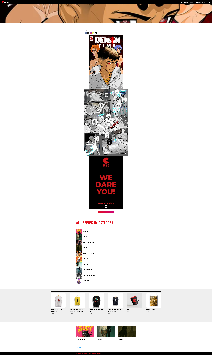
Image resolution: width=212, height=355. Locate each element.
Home (181, 2)
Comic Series (185, 2)
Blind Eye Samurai (89, 242)
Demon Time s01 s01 (89, 253)
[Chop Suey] (79, 231)
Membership (192, 2)
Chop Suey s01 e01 (81, 339)
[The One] (79, 265)
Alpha (85, 236)
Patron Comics (198, 2)
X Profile (86, 280)
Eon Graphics (99, 353)
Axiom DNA (86, 258)
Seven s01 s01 (122, 339)
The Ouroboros (88, 269)
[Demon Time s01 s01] (79, 253)
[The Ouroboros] (79, 270)
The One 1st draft (89, 275)
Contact (203, 2)
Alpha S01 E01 (101, 339)
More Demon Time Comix (105, 212)
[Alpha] (79, 237)
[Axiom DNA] (79, 259)
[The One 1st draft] (79, 276)
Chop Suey (86, 231)
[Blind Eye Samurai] (79, 242)
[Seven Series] (79, 248)
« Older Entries (78, 347)
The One (85, 264)
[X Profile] (79, 281)
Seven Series (87, 247)
